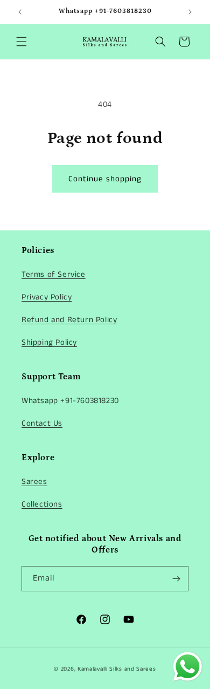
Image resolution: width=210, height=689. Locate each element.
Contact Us (42, 423)
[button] (21, 41)
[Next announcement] (190, 12)
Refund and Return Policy (69, 319)
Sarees (34, 481)
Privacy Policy (47, 297)
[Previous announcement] (20, 12)
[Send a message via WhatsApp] (188, 667)
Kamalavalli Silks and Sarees (117, 669)
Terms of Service (54, 274)
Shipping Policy (49, 342)
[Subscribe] (176, 578)
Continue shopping (105, 179)
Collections (42, 504)
